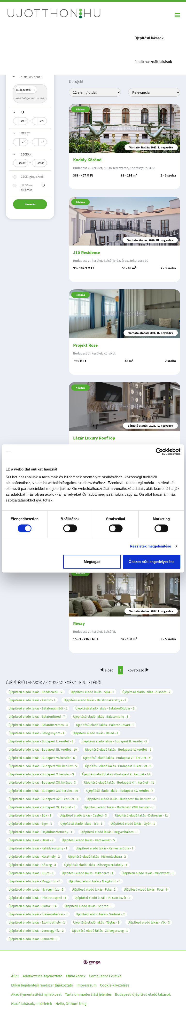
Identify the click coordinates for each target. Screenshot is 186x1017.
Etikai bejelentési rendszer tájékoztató (42, 985)
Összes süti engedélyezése (151, 562)
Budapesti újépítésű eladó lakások (143, 994)
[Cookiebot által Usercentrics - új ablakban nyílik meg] (159, 451)
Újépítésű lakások (148, 37)
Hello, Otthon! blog (70, 1003)
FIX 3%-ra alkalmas (26, 187)
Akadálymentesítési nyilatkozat (36, 994)
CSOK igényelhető (32, 177)
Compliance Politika (105, 975)
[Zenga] (92, 962)
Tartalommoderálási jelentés (88, 994)
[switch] (70, 528)
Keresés (30, 204)
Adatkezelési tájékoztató (42, 975)
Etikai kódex (75, 975)
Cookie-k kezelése (114, 985)
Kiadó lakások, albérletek (31, 1003)
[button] (43, 186)
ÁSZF (15, 975)
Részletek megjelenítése (150, 546)
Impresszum (87, 985)
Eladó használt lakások (153, 61)
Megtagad (92, 562)
